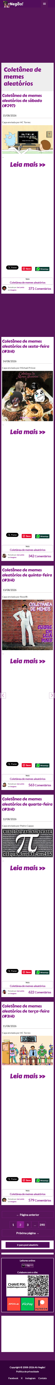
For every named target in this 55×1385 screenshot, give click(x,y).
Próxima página (27, 1233)
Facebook (13, 1378)
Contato (42, 1378)
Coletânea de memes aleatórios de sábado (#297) (22, 101)
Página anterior (27, 1214)
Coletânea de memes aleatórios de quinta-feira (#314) (27, 575)
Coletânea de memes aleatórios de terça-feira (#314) (25, 1011)
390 (42, 1224)
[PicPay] (28, 1303)
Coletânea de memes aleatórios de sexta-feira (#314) (25, 346)
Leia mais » (27, 164)
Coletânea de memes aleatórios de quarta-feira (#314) (27, 804)
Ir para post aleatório (27, 1244)
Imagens (13, 290)
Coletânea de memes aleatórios (27, 282)
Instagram (30, 1378)
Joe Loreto (20, 287)
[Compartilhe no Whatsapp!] (42, 268)
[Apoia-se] (14, 1303)
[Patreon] (41, 1303)
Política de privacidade (27, 1371)
